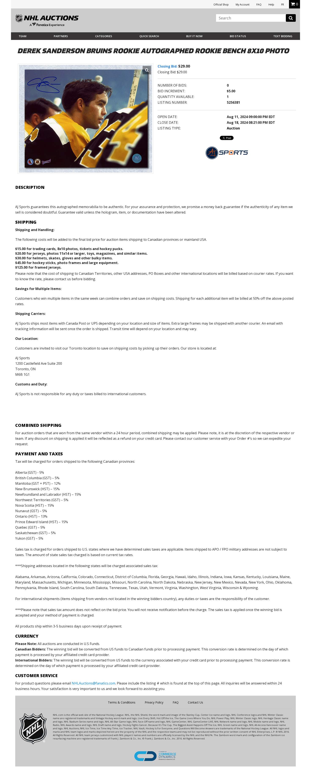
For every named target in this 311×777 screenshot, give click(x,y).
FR (282, 4)
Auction (233, 128)
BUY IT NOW (194, 36)
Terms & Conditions (121, 702)
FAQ (258, 4)
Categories (103, 36)
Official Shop (221, 4)
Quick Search (149, 36)
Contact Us (195, 702)
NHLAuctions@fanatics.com (93, 683)
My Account (242, 4)
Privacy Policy (154, 702)
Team (22, 36)
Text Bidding (282, 36)
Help (271, 4)
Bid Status (238, 36)
